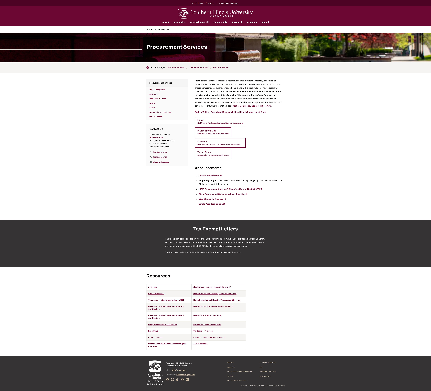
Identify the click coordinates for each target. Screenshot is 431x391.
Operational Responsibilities (225, 112)
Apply (194, 3)
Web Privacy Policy (268, 363)
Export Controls (155, 337)
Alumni (265, 22)
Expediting (153, 331)
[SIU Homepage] (215, 13)
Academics (179, 22)
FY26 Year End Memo (209, 176)
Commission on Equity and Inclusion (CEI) (166, 300)
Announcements (176, 67)
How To (152, 103)
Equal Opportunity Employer (239, 372)
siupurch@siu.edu (161, 162)
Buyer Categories (157, 90)
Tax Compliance (200, 344)
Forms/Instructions (157, 99)
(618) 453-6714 (160, 157)
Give (210, 3)
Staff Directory (156, 137)
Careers (231, 367)
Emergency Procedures (237, 381)
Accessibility (265, 376)
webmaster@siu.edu (185, 375)
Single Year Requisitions (211, 204)
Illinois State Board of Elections (207, 315)
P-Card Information (213, 132)
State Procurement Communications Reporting (222, 194)
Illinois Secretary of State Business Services (213, 306)
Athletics (252, 22)
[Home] (155, 372)
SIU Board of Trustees (203, 331)
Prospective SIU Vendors (160, 112)
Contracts (220, 143)
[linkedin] (187, 379)
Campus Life (220, 22)
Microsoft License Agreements (207, 324)
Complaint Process (268, 372)
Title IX (230, 376)
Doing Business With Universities (162, 324)
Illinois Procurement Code (253, 112)
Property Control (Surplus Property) (209, 337)
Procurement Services (159, 29)
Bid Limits (152, 287)
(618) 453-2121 (179, 370)
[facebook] (167, 379)
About (165, 22)
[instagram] (172, 379)
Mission (230, 363)
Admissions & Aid (199, 22)
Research (237, 22)
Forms (220, 121)
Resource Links (220, 67)
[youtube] (182, 379)
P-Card (152, 108)
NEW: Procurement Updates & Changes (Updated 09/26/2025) (229, 189)
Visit (202, 3)
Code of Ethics (202, 112)
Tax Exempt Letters (199, 67)
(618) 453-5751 (160, 152)
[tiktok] (177, 379)
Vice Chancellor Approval (211, 199)
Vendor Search (213, 153)
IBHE (261, 367)
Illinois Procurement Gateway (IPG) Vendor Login (214, 294)
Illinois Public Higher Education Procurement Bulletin (216, 300)
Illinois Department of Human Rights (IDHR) (212, 287)
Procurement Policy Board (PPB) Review (251, 106)
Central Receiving (156, 294)
